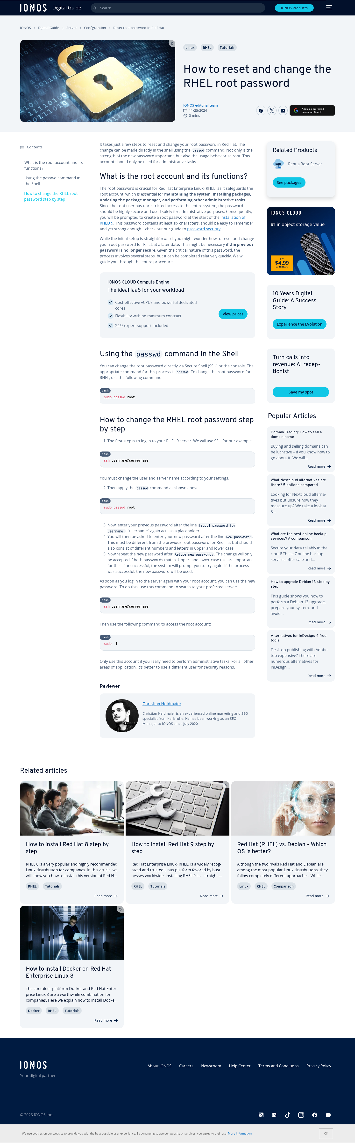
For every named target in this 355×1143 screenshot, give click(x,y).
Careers (186, 1066)
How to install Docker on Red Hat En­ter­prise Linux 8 (68, 972)
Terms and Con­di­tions (278, 1066)
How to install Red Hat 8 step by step (67, 848)
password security (203, 229)
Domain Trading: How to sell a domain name (296, 434)
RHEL (207, 47)
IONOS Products (294, 8)
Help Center (240, 1066)
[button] (301, 241)
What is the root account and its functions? (53, 165)
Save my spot (301, 392)
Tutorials (227, 47)
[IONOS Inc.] (58, 1065)
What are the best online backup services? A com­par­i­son (299, 536)
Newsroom (211, 1066)
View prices (233, 314)
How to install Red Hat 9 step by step (172, 848)
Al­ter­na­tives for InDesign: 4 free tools (299, 638)
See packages (289, 182)
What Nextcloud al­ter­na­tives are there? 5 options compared (298, 482)
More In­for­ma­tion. (240, 1133)
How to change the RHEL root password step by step (51, 196)
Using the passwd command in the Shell (52, 180)
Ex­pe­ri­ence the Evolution (299, 324)
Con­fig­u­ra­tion (95, 27)
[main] (177, 443)
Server (71, 27)
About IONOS (159, 1066)
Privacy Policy (318, 1066)
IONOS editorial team (200, 105)
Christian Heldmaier (161, 704)
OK (326, 1133)
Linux (190, 47)
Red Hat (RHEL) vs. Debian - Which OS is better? (282, 848)
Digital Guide (48, 27)
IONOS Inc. (43, 1114)
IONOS (25, 27)
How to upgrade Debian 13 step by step (300, 584)
